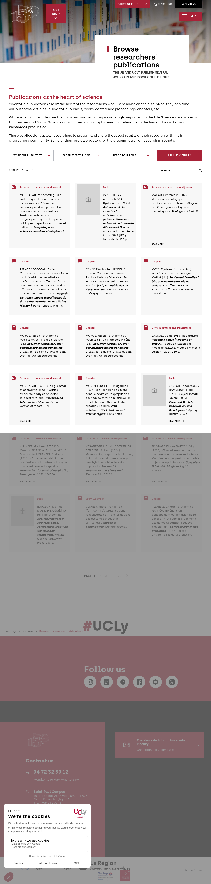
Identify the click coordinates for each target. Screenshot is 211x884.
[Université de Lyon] (47, 868)
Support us (189, 3)
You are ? (56, 12)
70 (119, 576)
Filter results (179, 155)
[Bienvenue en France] (25, 868)
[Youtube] (155, 682)
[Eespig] (68, 868)
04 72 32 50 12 (50, 772)
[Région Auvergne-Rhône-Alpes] (104, 868)
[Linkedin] (123, 682)
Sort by (14, 170)
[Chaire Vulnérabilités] (125, 878)
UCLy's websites (128, 4)
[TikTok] (106, 682)
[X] (172, 682)
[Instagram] (90, 682)
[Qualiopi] (106, 878)
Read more (158, 244)
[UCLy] (25, 13)
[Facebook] (139, 682)
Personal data (193, 870)
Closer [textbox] (26, 170)
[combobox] (31, 155)
